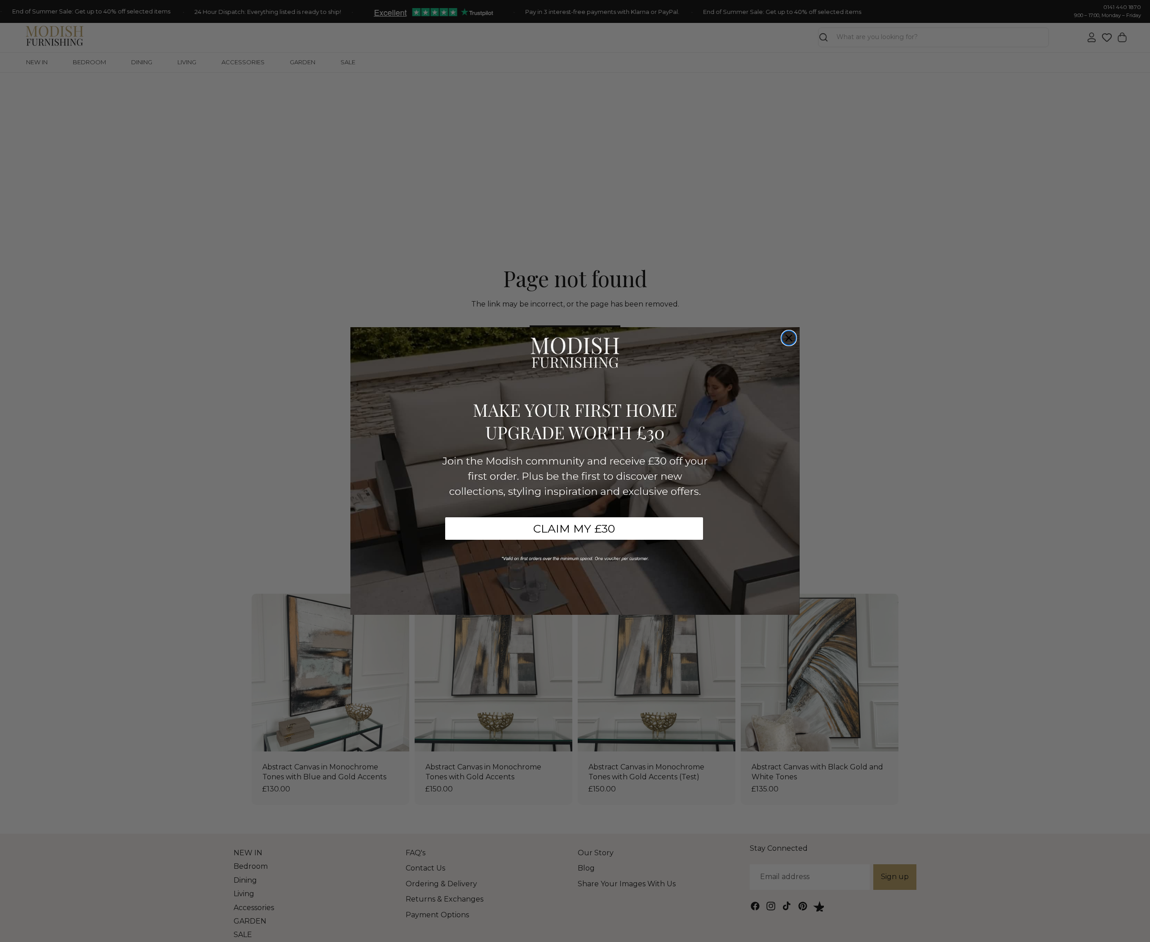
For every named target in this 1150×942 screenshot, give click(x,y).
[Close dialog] (789, 338)
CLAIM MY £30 (574, 528)
